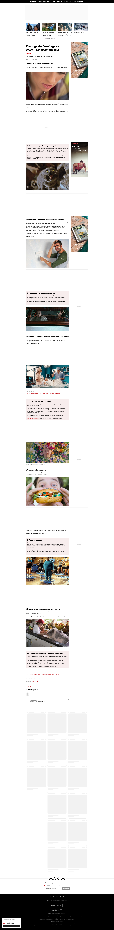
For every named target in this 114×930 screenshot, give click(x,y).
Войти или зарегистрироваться (62, 693)
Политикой (48, 723)
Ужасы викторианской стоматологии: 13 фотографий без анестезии (43, 393)
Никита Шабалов (34, 681)
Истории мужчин (78, 1)
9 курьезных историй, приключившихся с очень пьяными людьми (43, 674)
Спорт (58, 1)
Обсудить (35, 59)
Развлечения (64, 1)
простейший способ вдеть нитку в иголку (39, 113)
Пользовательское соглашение (53, 737)
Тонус (71, 1)
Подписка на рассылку (49, 720)
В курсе (40, 1)
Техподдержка (64, 738)
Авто (44, 1)
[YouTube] (60, 734)
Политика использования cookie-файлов (69, 737)
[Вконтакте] (53, 734)
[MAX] (50, 734)
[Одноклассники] (63, 734)
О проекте (39, 737)
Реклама (44, 737)
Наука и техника (51, 1)
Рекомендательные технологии (53, 738)
